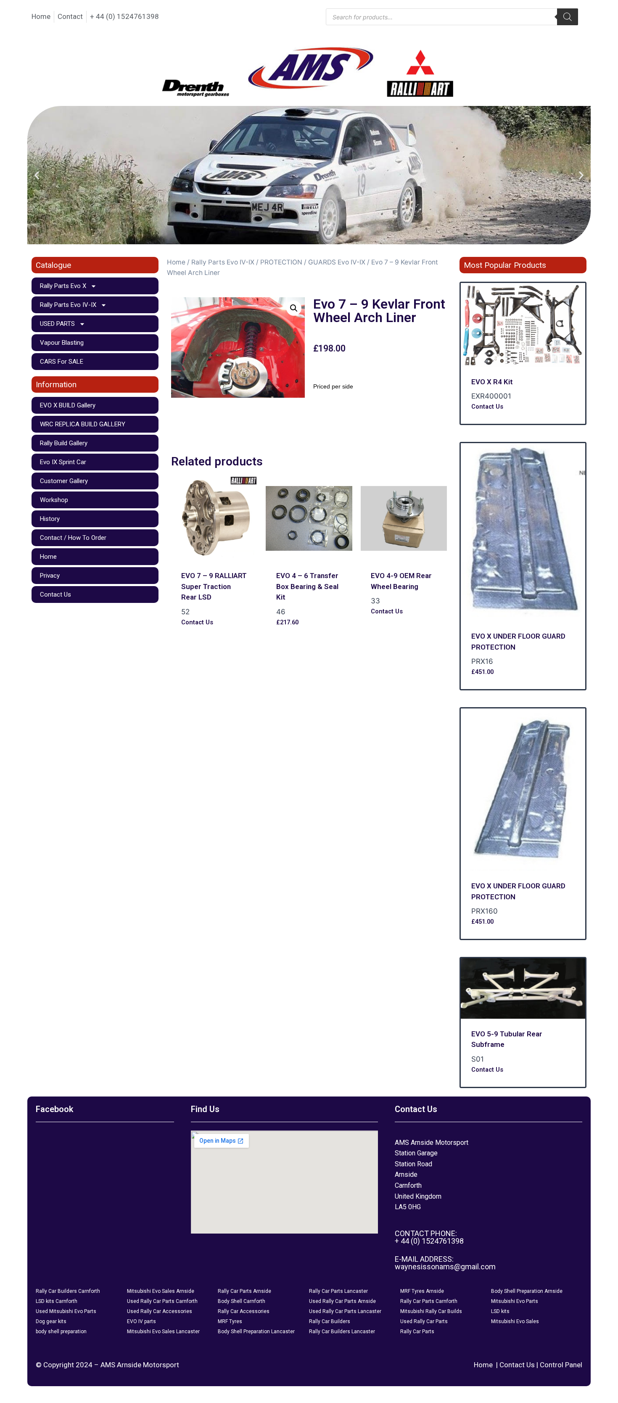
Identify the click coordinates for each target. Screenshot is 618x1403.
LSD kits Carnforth (56, 1301)
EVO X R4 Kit (492, 382)
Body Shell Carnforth (241, 1301)
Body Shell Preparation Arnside (527, 1291)
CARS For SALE (61, 361)
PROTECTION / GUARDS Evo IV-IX (312, 262)
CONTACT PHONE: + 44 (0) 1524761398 (429, 1237)
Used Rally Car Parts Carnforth (162, 1301)
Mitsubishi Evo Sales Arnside (160, 1291)
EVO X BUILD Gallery (67, 405)
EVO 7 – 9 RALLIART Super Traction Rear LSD (214, 586)
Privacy (50, 575)
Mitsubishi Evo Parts (514, 1301)
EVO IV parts (141, 1321)
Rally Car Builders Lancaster (342, 1331)
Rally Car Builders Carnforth (68, 1291)
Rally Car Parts (417, 1331)
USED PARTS (57, 324)
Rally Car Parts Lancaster (338, 1291)
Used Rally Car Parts (424, 1321)
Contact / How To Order (73, 538)
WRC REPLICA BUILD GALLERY (82, 424)
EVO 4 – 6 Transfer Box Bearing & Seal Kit (307, 586)
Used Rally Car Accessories (159, 1311)
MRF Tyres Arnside (422, 1291)
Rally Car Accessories (243, 1311)
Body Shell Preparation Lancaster (256, 1331)
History (50, 519)
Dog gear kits (51, 1321)
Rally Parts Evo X (63, 286)
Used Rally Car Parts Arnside (342, 1301)
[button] (37, 175)
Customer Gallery (64, 481)
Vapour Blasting (62, 342)
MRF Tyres (230, 1321)
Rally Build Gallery (63, 443)
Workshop (54, 500)
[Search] (567, 16)
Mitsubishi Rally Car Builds (431, 1311)
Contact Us (55, 594)
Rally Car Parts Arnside (244, 1291)
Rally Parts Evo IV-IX (68, 305)
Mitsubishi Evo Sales (515, 1321)
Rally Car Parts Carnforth (428, 1301)
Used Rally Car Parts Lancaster (345, 1311)
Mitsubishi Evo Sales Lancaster (163, 1331)
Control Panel (561, 1365)
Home (48, 556)
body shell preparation (61, 1331)
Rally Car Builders (329, 1321)
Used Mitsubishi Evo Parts (66, 1311)
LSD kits (500, 1311)
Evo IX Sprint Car (63, 462)
